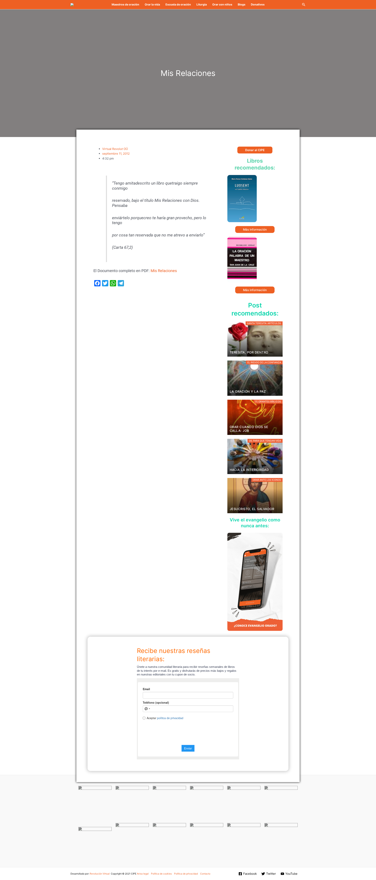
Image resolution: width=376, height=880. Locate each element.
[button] (304, 4)
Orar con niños (222, 4)
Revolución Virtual (100, 873)
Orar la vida (152, 4)
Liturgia (201, 4)
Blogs (241, 4)
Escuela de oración (178, 4)
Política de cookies (161, 873)
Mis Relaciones (164, 271)
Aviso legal (143, 873)
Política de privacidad (186, 873)
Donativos (258, 4)
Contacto (205, 873)
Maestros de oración (125, 4)
